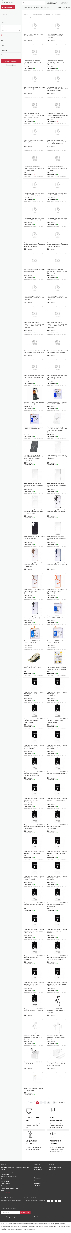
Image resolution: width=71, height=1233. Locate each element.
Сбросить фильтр (11, 65)
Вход (59, 7)
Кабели (3, 1169)
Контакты (36, 1172)
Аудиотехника (5, 1174)
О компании (37, 1167)
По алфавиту (27, 17)
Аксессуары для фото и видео (10, 1188)
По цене (25, 14)
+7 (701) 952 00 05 (7, 1197)
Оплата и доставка (33, 7)
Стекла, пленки (5, 1183)
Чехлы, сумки (5, 1181)
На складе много (39, 17)
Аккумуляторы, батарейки (9, 1176)
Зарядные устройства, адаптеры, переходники (15, 1167)
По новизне (46, 14)
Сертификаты (38, 1185)
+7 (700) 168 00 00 (30, 1197)
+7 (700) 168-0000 (51, 2)
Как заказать (37, 1183)
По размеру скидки (36, 14)
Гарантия (43, 7)
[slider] (1, 35)
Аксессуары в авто (6, 1185)
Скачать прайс (5, 1192)
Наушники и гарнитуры (8, 1172)
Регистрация (66, 7)
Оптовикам (37, 1181)
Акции (25, 7)
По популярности (57, 14)
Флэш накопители (6, 1178)
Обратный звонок (51, 3)
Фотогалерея (38, 1169)
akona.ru (43, 1217)
